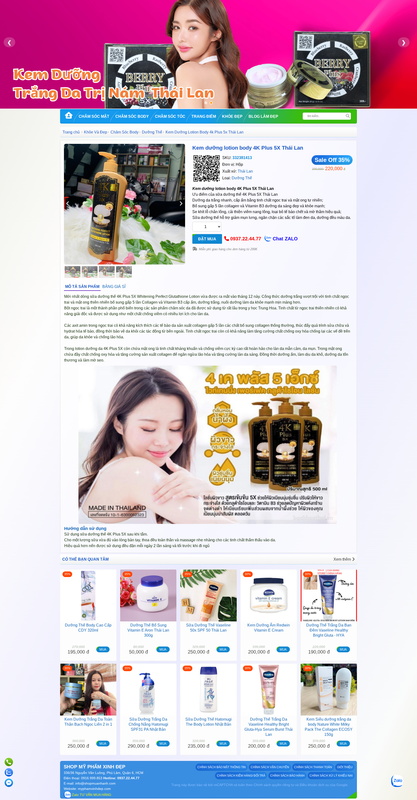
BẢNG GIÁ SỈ (113, 287)
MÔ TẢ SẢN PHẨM (82, 287)
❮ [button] (9, 42)
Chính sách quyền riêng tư (274, 785)
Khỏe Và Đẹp (95, 132)
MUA (102, 649)
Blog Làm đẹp (263, 116)
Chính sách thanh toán (313, 767)
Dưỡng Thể (152, 132)
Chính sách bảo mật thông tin (221, 767)
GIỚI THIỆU (345, 767)
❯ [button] (404, 42)
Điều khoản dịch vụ (314, 785)
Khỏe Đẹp (232, 116)
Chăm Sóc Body (132, 116)
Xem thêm (342, 559)
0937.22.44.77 (245, 238)
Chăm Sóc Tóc (170, 116)
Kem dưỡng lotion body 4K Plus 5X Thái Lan (247, 148)
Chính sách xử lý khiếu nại (331, 775)
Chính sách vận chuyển (270, 767)
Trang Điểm (203, 116)
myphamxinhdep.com (94, 789)
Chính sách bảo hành (287, 775)
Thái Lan (245, 171)
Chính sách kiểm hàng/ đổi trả (241, 775)
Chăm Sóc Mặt (94, 116)
